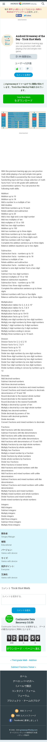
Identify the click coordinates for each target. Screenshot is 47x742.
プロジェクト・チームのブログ (23, 700)
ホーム (23, 676)
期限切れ (23, 56)
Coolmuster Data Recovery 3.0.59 (25, 621)
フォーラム (23, 695)
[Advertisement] (23, 27)
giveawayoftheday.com (28, 730)
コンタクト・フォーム (23, 690)
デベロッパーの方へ (23, 681)
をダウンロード (23, 99)
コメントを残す (23, 75)
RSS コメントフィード (26, 715)
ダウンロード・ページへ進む (23, 648)
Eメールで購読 (23, 686)
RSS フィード (26, 711)
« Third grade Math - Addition (23, 660)
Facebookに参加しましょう (26, 720)
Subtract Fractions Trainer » (23, 667)
